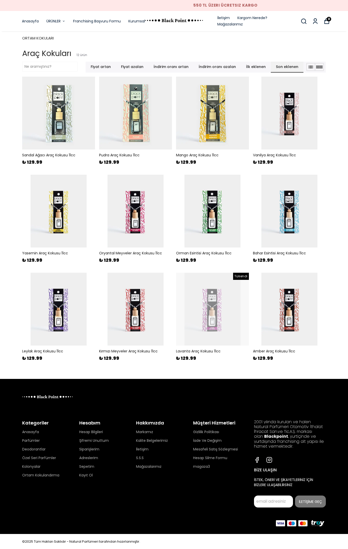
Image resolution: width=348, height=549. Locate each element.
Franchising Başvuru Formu (97, 21)
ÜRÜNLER (53, 21)
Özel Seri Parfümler (39, 457)
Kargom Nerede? (252, 17)
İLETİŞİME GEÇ (310, 501)
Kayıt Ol (86, 475)
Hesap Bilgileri (91, 431)
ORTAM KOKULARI (38, 38)
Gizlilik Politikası (206, 431)
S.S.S (140, 457)
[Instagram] (269, 460)
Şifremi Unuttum (94, 440)
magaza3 (201, 466)
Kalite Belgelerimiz (152, 440)
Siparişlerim (89, 449)
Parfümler (31, 440)
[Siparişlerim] (315, 21)
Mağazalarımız (230, 24)
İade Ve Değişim (207, 440)
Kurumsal (136, 21)
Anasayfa (30, 21)
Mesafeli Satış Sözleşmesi (215, 449)
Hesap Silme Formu (210, 457)
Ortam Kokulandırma (40, 475)
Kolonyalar (31, 466)
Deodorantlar (34, 449)
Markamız (144, 431)
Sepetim (86, 466)
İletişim (223, 17)
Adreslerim (88, 457)
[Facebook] (257, 460)
